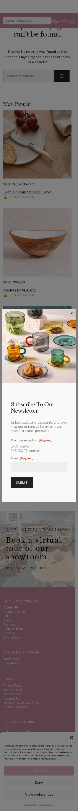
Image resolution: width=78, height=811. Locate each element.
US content (23, 446)
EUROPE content (28, 451)
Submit (22, 482)
